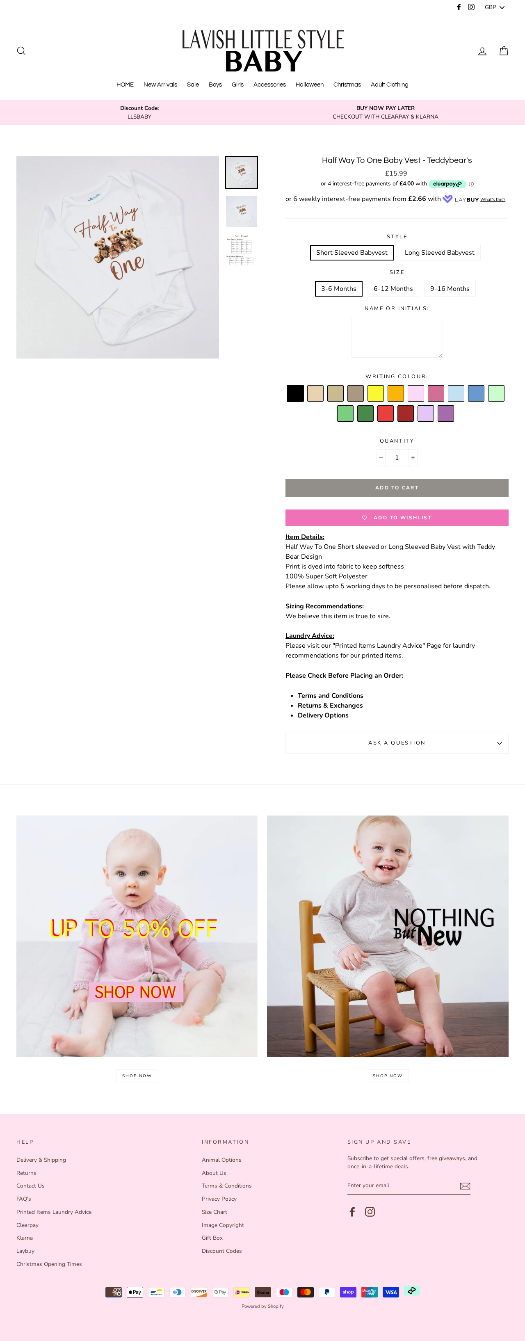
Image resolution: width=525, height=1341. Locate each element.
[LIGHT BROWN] (336, 394)
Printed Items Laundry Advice (53, 1212)
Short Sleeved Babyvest (352, 252)
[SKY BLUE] (477, 394)
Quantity (397, 441)
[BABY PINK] (416, 394)
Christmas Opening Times (49, 1264)
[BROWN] (356, 394)
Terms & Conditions (227, 1186)
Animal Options (222, 1160)
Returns (26, 1173)
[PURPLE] (446, 414)
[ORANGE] (396, 394)
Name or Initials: (397, 308)
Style (397, 236)
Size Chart (214, 1212)
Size (397, 272)
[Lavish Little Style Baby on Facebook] (352, 1212)
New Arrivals (160, 85)
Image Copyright (223, 1225)
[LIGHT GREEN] (497, 394)
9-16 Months (450, 288)
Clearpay (27, 1225)
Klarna (24, 1238)
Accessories (269, 85)
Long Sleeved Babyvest (440, 252)
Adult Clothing (390, 85)
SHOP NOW (137, 1076)
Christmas (347, 85)
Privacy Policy (219, 1199)
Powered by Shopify (263, 1306)
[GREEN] (346, 414)
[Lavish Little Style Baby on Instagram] (370, 1212)
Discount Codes (222, 1251)
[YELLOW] (376, 394)
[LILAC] (426, 414)
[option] (139, 112)
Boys (215, 85)
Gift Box (212, 1238)
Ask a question (397, 743)
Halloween (310, 85)
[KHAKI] (366, 414)
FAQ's (23, 1199)
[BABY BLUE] (456, 394)
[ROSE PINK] (436, 394)
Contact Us (30, 1186)
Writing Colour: (396, 376)
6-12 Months (393, 288)
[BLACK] (296, 394)
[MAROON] (406, 414)
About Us (214, 1173)
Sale (193, 85)
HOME (125, 85)
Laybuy (25, 1251)
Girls (238, 85)
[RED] (386, 414)
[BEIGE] (316, 394)
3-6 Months (338, 288)
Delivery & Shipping (41, 1160)
